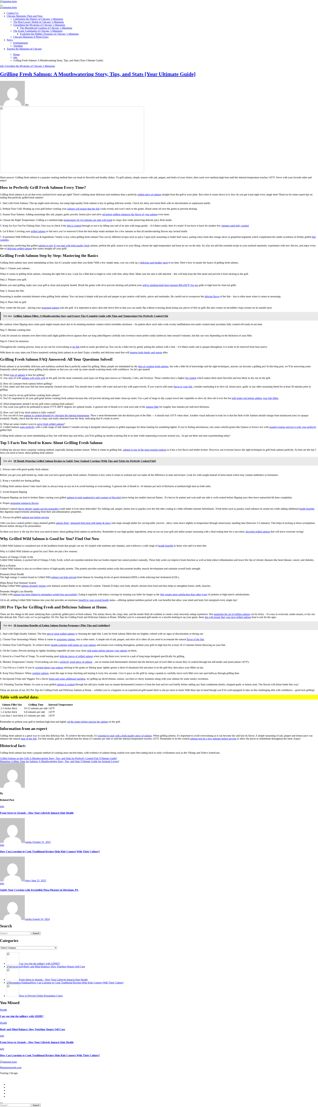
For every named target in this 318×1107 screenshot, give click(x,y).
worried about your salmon (49, 667)
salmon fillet (152, 406)
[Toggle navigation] (1, 5)
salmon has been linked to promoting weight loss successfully (45, 594)
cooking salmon (40, 673)
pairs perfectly (27, 427)
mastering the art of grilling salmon (232, 614)
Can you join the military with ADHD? (22, 1016)
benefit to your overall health (94, 600)
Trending (18, 45)
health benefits (306, 508)
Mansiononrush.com (10, 1067)
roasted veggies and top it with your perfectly (292, 427)
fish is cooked (74, 225)
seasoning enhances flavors (24, 503)
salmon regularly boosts (33, 585)
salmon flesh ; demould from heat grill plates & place (83, 523)
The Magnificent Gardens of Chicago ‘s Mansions (46, 28)
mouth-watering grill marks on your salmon (73, 645)
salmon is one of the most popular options (144, 449)
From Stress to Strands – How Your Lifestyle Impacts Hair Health (37, 812)
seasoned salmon (50, 307)
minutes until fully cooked (235, 225)
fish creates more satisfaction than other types (183, 594)
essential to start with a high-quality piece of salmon (125, 735)
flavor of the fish (195, 639)
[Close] (1, 1102)
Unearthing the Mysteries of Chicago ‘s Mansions (39, 25)
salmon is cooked (66, 684)
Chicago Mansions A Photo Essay (31, 36)
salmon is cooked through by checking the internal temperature (56, 415)
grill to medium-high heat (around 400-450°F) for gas (170, 285)
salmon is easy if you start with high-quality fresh (63, 245)
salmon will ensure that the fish (83, 208)
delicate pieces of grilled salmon (76, 656)
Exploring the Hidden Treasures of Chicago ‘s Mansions (49, 33)
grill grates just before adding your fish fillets (255, 398)
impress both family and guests (146, 352)
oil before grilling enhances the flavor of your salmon (130, 214)
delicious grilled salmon (19, 248)
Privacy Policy (14, 1087)
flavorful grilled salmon (258, 531)
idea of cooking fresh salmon (153, 366)
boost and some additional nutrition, (67, 678)
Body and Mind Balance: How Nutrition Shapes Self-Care (32, 1029)
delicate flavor (212, 296)
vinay (28, 880)
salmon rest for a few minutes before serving (213, 738)
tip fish (76, 346)
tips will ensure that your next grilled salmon (228, 617)
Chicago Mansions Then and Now (25, 16)
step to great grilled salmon (61, 633)
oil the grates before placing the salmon (87, 721)
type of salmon (17, 375)
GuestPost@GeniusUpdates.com (206, 1078)
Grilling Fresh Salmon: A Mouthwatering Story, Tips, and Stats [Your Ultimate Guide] (98, 74)
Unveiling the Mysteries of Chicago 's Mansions (30, 66)
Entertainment (20, 42)
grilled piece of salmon (149, 194)
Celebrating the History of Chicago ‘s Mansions (38, 19)
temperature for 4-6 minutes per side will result (88, 220)
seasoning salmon (66, 639)
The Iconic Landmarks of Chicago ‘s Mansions (37, 31)
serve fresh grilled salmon (50, 424)
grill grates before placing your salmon (107, 650)
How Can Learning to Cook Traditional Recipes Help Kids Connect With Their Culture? (50, 851)
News (10, 39)
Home (10, 1084)
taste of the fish (29, 738)
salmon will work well (33, 378)
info (2, 66)
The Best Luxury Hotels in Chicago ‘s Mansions (38, 22)
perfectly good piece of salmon (76, 661)
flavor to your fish (183, 386)
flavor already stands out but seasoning (38, 508)
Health (3, 1009)
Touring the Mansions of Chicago (24, 48)
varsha (28, 842)
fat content (190, 378)
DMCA (11, 1093)
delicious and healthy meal (154, 262)
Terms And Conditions (18, 1096)
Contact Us (12, 13)
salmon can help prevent (64, 577)
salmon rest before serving (35, 517)
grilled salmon (38, 231)
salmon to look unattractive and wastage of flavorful (94, 497)
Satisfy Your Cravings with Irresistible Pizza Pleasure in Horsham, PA (39, 890)
